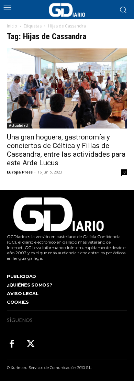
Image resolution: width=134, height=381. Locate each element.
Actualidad (18, 125)
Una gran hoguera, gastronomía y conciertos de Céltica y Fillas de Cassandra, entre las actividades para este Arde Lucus (66, 150)
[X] (30, 344)
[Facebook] (12, 344)
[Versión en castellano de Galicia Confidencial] (67, 10)
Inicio (12, 26)
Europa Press (20, 172)
